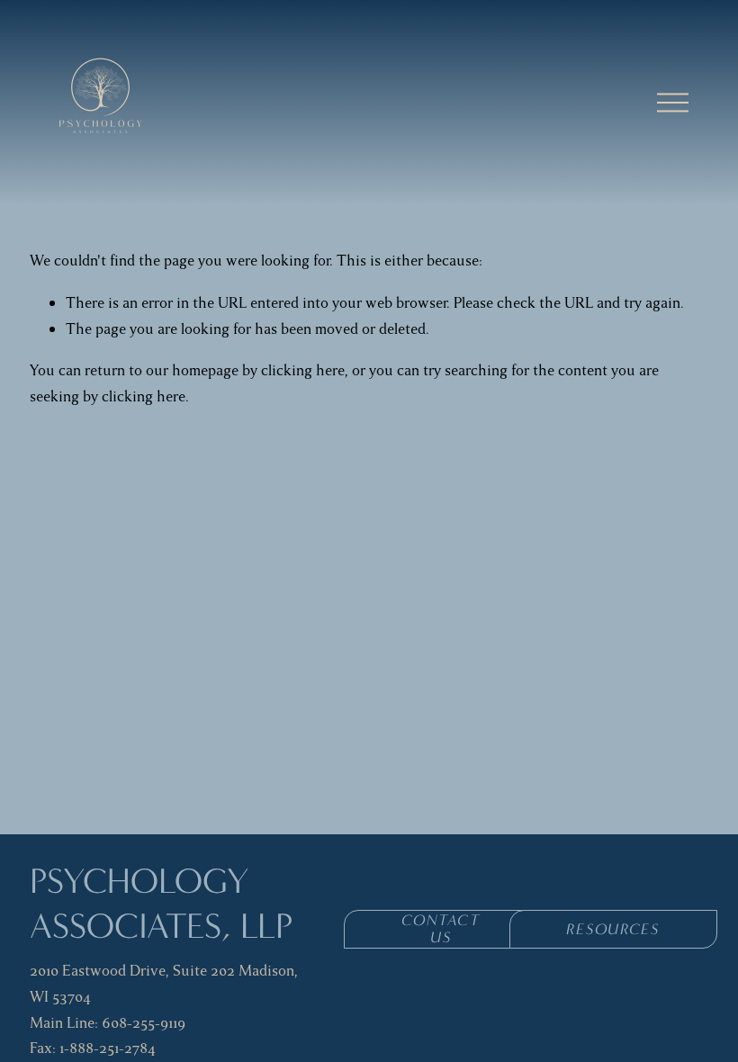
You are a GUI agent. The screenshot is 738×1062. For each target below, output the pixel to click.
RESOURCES (612, 929)
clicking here (303, 370)
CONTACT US (441, 929)
